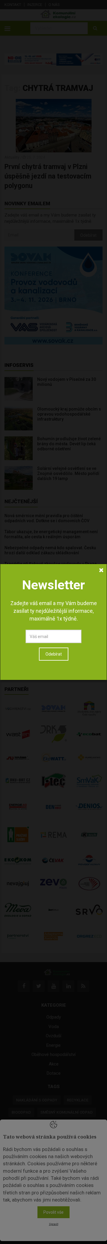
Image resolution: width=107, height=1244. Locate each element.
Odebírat (53, 654)
